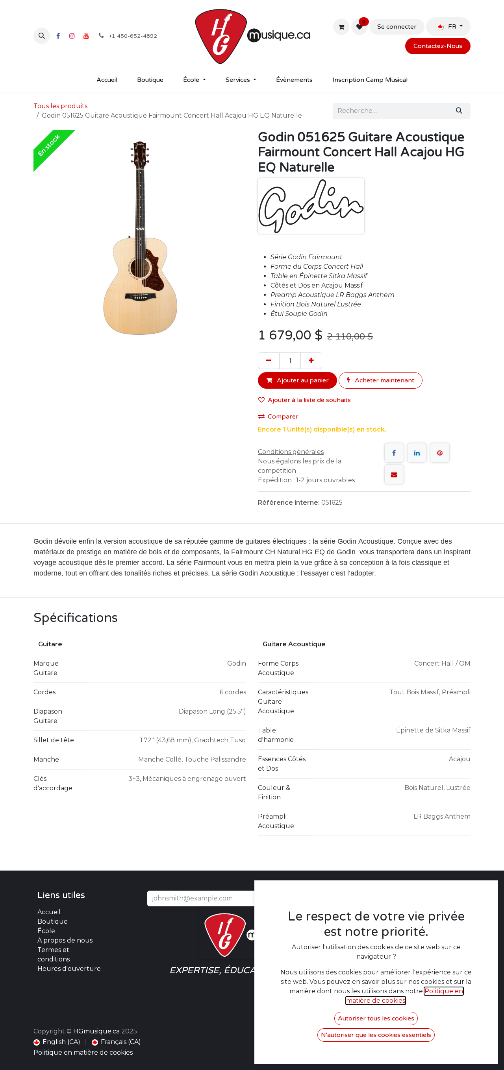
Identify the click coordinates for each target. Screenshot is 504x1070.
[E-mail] (394, 474)
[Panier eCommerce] (341, 26)
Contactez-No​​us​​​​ (437, 46)
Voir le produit (90, 1045)
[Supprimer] (269, 360)
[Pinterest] (439, 452)
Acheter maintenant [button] (383, 380)
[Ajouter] (311, 360)
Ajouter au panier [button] (302, 380)
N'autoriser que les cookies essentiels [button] (376, 1035)
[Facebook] (58, 36)
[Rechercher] (459, 111)
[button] (41, 36)
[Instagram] (72, 36)
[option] (252, 970)
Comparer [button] (283, 417)
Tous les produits (60, 106)
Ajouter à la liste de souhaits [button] (309, 400)
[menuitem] (107, 80)
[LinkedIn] (417, 452)
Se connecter (397, 27)
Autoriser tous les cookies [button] (376, 1018)
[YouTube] (86, 36)
